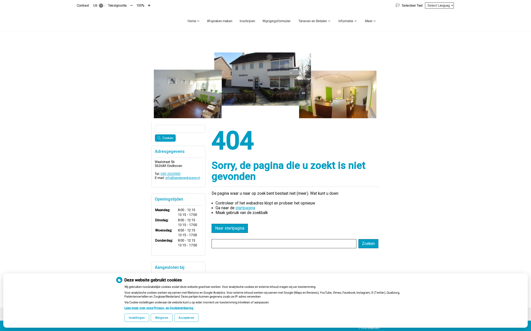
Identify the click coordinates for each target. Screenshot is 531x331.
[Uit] (102, 5)
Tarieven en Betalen (312, 21)
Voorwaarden (370, 328)
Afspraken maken (219, 21)
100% (140, 5)
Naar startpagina (229, 228)
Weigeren (161, 317)
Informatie (345, 21)
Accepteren (186, 317)
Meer (369, 21)
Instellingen (137, 317)
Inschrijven (247, 21)
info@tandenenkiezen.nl (182, 178)
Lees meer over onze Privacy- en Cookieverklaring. (159, 308)
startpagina (245, 208)
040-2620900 (170, 174)
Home (192, 21)
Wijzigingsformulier (276, 21)
